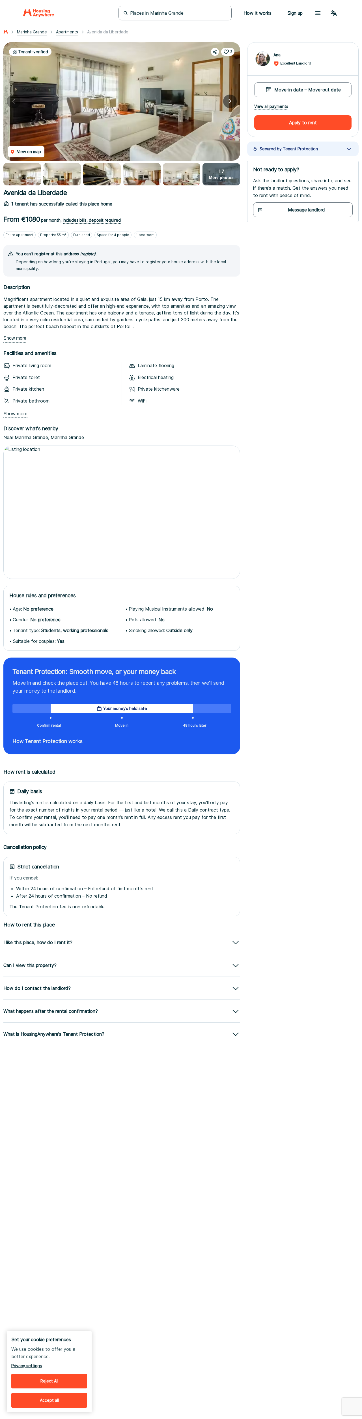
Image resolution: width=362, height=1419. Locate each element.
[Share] (215, 52)
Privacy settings (26, 1365)
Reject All (49, 1381)
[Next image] (230, 101)
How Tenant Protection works (47, 741)
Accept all (49, 1400)
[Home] (39, 13)
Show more (14, 338)
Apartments (67, 31)
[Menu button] (318, 13)
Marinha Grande (32, 31)
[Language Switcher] (333, 13)
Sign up (295, 13)
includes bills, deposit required (92, 220)
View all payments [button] (271, 106)
